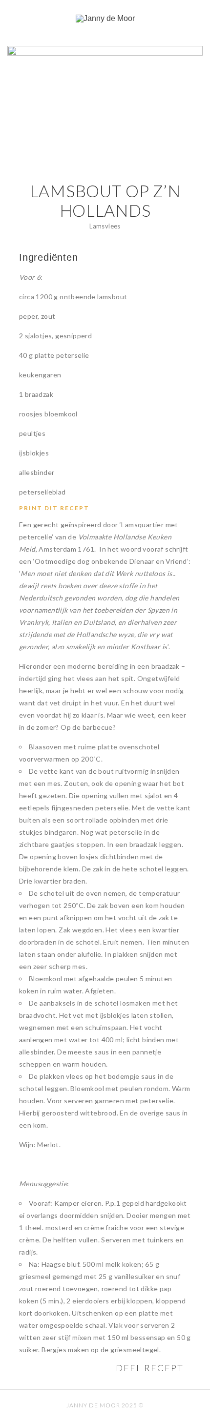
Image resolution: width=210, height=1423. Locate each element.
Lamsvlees (105, 226)
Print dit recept (54, 508)
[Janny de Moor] (105, 18)
